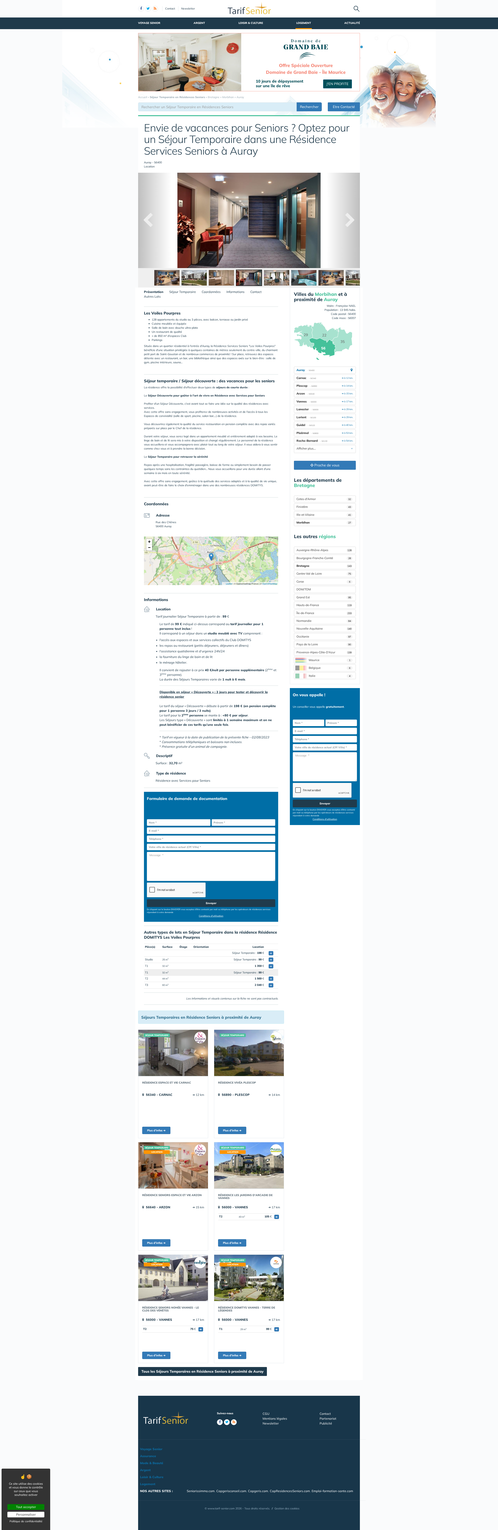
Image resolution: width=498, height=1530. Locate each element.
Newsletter (188, 8)
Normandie (323, 621)
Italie (329, 676)
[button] (211, 557)
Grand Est (323, 597)
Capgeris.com (258, 1491)
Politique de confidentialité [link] (26, 1521)
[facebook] (141, 9)
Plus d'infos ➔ (156, 1130)
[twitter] (148, 9)
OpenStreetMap (269, 583)
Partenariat (328, 1418)
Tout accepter (26, 1507)
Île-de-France (324, 613)
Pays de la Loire (323, 644)
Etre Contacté (344, 107)
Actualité (352, 23)
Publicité (326, 1423)
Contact (170, 8)
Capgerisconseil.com (231, 1491)
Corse (323, 581)
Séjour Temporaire (182, 292)
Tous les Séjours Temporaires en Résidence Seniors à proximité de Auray (202, 1371)
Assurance (148, 1456)
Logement (303, 23)
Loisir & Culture (250, 23)
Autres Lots (152, 296)
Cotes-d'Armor (323, 499)
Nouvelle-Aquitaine (324, 628)
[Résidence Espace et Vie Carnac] (173, 1053)
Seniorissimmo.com (201, 1491)
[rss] (155, 9)
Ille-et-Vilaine (323, 515)
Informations (235, 292)
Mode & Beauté (151, 1463)
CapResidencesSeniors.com (290, 1491)
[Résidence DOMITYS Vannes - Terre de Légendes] (249, 1278)
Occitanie (323, 636)
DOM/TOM (303, 589)
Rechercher (309, 107)
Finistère (323, 507)
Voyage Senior (149, 23)
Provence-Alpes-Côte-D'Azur (324, 652)
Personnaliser (26, 1514)
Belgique (329, 668)
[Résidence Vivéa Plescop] (249, 1053)
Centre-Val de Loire (323, 573)
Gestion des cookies (286, 1508)
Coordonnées (211, 292)
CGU (266, 1414)
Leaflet (228, 583)
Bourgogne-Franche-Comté (323, 558)
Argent (199, 23)
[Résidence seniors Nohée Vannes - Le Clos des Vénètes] (173, 1278)
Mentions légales (275, 1418)
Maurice (329, 660)
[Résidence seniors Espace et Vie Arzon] (173, 1165)
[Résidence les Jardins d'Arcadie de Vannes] (249, 1165)
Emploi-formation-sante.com (332, 1491)
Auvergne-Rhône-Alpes (324, 550)
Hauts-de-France (324, 605)
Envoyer (211, 903)
